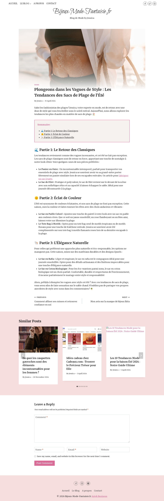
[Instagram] (154, 4)
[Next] (141, 355)
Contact (51, 3)
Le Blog (76, 490)
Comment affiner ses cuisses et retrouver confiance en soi (55, 301)
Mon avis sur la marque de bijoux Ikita (110, 299)
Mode (36, 85)
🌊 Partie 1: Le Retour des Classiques (59, 131)
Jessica (40, 101)
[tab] (77, 386)
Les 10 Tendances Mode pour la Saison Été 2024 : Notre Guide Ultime (125, 362)
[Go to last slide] (23, 355)
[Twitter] (150, 4)
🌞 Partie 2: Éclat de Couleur (55, 134)
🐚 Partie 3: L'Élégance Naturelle (57, 137)
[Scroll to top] (157, 497)
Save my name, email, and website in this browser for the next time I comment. (73, 456)
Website (105, 449)
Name (39, 449)
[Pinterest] (88, 483)
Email (72, 449)
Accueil (13, 3)
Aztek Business (99, 496)
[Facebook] (145, 4)
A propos (39, 3)
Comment (41, 417)
